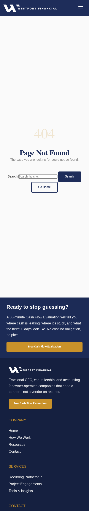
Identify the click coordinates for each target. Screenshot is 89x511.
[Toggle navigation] (81, 8)
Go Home (44, 187)
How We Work (20, 437)
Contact (15, 451)
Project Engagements (25, 484)
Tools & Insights (21, 491)
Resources (17, 444)
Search (12, 176)
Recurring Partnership (25, 477)
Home (13, 431)
